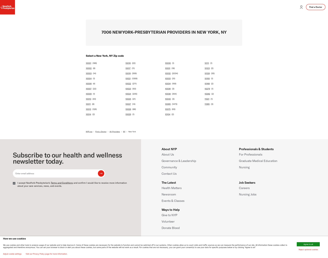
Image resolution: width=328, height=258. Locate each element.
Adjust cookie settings (12, 254)
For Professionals (250, 154)
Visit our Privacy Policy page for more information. (46, 254)
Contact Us (169, 173)
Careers (244, 188)
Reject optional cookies (308, 249)
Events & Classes (173, 201)
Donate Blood (171, 228)
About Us (168, 154)
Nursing (244, 167)
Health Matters (172, 188)
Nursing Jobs (248, 194)
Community (169, 167)
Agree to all (308, 244)
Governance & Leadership (179, 161)
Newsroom (169, 194)
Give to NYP (169, 215)
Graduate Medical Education (258, 161)
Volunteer (168, 221)
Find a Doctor (315, 7)
